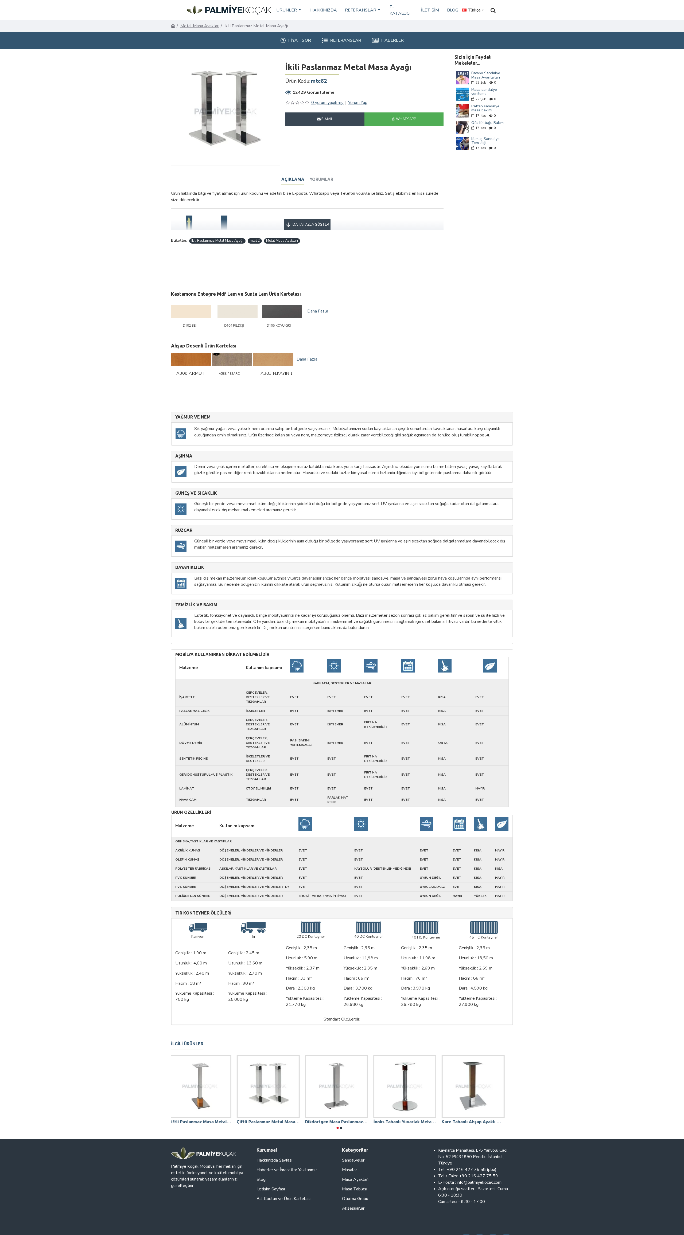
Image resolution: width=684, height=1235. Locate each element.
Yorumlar (321, 179)
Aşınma (183, 456)
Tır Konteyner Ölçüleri (203, 913)
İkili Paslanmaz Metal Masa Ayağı (217, 240)
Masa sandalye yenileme (484, 92)
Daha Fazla (317, 311)
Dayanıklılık (189, 567)
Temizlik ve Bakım (196, 605)
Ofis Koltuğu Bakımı (487, 123)
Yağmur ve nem (193, 417)
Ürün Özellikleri (191, 812)
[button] (337, 1128)
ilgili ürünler (187, 1043)
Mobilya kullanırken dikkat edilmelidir (222, 654)
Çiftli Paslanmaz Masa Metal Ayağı (202, 1121)
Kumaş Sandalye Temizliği (485, 141)
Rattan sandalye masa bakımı (485, 108)
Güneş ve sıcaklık (196, 493)
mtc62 (255, 240)
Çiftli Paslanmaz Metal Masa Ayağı (270, 1121)
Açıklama (292, 179)
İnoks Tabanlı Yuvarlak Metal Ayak (407, 1121)
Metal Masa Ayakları (199, 26)
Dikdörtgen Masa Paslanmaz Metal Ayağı (339, 1121)
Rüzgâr (183, 530)
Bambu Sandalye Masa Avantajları (485, 75)
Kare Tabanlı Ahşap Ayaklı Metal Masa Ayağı (475, 1121)
